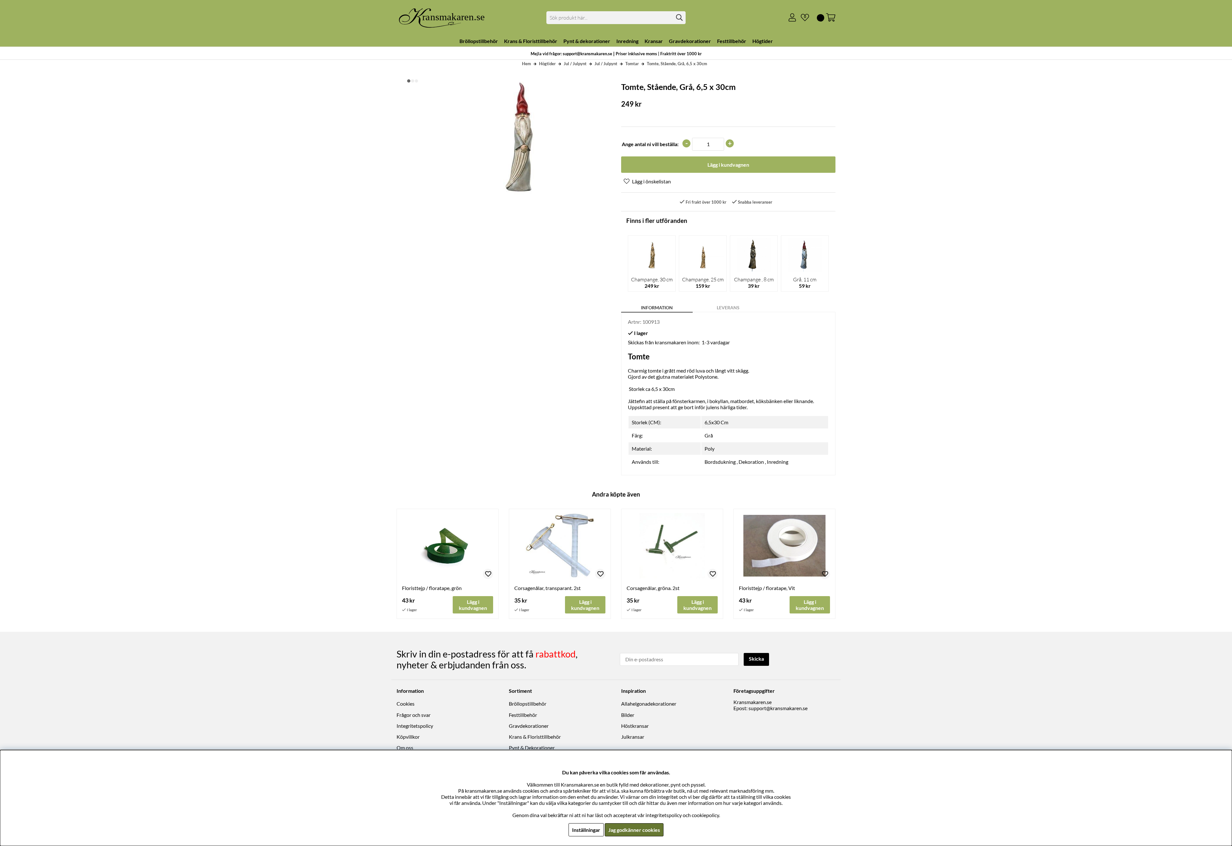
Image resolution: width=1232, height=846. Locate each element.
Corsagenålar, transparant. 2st (547, 588)
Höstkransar (635, 726)
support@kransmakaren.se (778, 708)
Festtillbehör (523, 715)
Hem (526, 63)
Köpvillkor (408, 737)
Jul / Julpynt (575, 63)
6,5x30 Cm (716, 422)
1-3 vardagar (716, 342)
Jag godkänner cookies (634, 830)
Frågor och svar (414, 715)
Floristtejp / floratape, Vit (767, 588)
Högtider (547, 63)
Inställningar (586, 830)
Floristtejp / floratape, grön (432, 588)
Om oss (405, 748)
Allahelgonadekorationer (648, 704)
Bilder (627, 715)
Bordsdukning (720, 462)
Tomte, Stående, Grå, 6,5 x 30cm (677, 63)
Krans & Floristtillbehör (535, 737)
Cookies (406, 704)
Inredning (777, 462)
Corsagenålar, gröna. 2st (653, 588)
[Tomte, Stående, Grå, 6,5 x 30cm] (408, 81)
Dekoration (751, 462)
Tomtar (632, 63)
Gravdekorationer (529, 726)
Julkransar (632, 737)
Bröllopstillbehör (527, 704)
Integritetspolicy (415, 726)
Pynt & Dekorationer (532, 748)
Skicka (756, 659)
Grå (709, 435)
